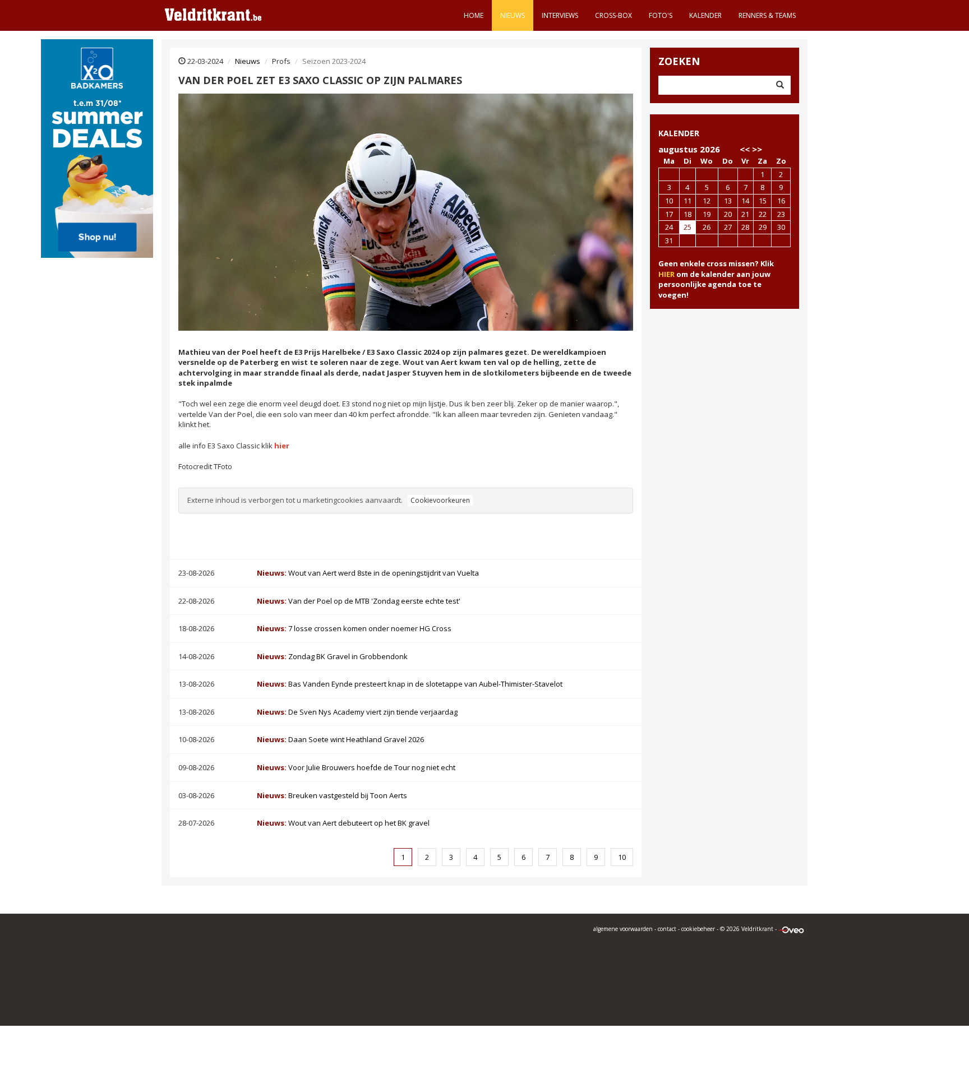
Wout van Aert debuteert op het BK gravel (343, 823)
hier (281, 446)
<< (745, 149)
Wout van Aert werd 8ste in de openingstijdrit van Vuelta (368, 573)
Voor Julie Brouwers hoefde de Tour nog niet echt (356, 767)
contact (667, 929)
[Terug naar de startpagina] (213, 14)
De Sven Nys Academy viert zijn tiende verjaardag (357, 712)
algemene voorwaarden (623, 929)
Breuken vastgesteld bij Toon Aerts (332, 795)
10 (622, 857)
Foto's (660, 15)
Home (473, 15)
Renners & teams (767, 15)
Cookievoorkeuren (440, 500)
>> (757, 149)
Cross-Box (613, 15)
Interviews (560, 15)
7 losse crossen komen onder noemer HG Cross (354, 628)
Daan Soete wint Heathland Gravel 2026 (340, 739)
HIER (666, 274)
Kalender (705, 15)
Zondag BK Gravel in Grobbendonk (332, 656)
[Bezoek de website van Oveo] (791, 929)
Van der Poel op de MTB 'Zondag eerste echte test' (358, 601)
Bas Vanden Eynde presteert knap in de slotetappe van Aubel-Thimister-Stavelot (409, 684)
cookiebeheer (698, 929)
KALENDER (678, 133)
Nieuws (512, 15)
